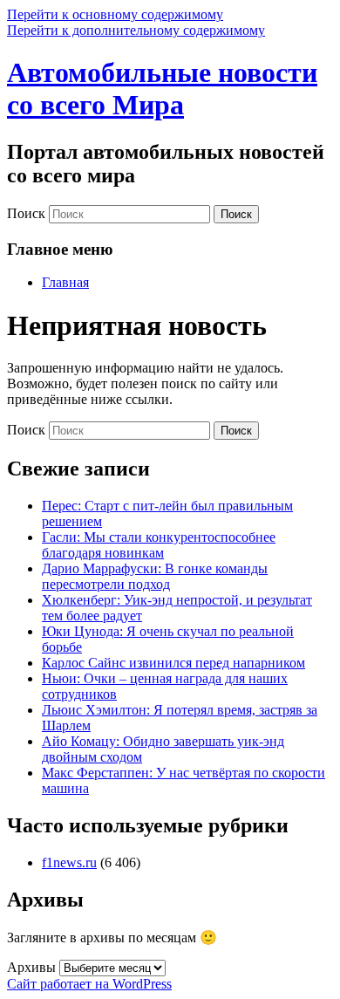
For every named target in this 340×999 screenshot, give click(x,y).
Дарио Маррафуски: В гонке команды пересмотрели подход (155, 576)
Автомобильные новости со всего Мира (162, 88)
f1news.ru (69, 862)
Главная (65, 282)
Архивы (31, 967)
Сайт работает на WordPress (89, 983)
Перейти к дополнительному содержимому (136, 30)
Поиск (26, 213)
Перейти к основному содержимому (115, 14)
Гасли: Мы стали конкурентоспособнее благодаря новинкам (158, 545)
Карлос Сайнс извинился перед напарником (173, 662)
